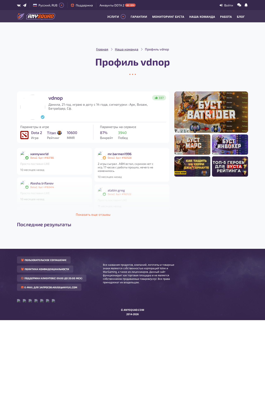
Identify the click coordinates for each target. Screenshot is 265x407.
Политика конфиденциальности (47, 269)
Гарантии (139, 17)
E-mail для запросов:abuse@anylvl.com (50, 287)
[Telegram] (24, 5)
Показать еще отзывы (93, 214)
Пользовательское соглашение (45, 260)
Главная (102, 49)
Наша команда (202, 17)
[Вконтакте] (18, 5)
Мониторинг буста (168, 17)
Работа (226, 17)
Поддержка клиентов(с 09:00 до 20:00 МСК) (53, 278)
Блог (241, 17)
